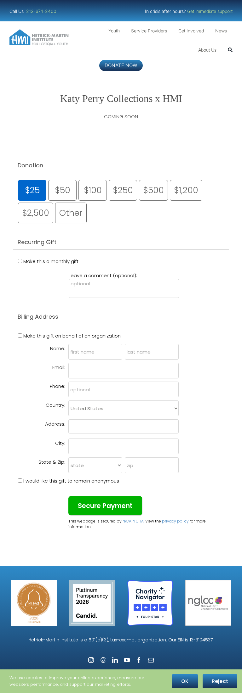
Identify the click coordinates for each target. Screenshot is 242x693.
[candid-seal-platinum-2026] (92, 582)
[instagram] (91, 660)
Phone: (57, 386)
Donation (30, 165)
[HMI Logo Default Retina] (39, 31)
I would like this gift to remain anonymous (71, 481)
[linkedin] (115, 660)
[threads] (103, 660)
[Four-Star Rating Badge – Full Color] (150, 582)
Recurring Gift (37, 242)
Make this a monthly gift (50, 261)
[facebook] (139, 660)
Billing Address (38, 317)
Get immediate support (210, 11)
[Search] (230, 50)
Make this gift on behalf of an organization (72, 336)
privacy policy (175, 521)
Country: (55, 405)
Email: (58, 367)
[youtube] (127, 660)
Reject (220, 681)
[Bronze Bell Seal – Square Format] (34, 582)
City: (60, 443)
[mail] (151, 660)
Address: (55, 424)
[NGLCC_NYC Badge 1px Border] (208, 582)
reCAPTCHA (133, 521)
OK (184, 681)
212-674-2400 (42, 11)
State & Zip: (51, 462)
